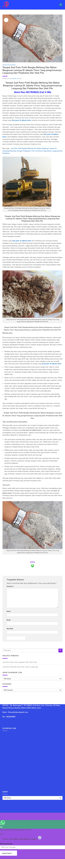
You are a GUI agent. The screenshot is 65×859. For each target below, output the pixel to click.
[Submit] (60, 650)
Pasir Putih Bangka (9, 64)
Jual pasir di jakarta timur (51, 364)
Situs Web (10, 628)
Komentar (10, 586)
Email (9, 620)
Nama (9, 611)
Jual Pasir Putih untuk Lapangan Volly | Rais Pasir (19, 662)
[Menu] (60, 4)
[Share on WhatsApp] (32, 565)
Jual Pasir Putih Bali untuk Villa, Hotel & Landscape (20, 667)
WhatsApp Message (6, 844)
